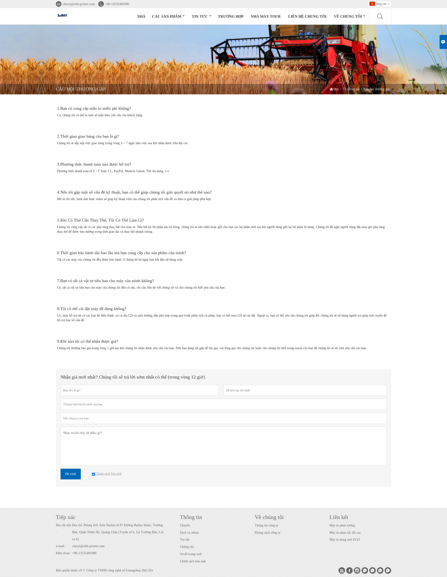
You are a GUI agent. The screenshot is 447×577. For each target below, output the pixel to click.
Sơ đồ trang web (191, 554)
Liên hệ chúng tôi (307, 16)
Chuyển (185, 525)
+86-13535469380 (117, 4)
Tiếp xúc (66, 517)
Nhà (141, 16)
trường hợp (231, 16)
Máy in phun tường (342, 525)
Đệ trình (70, 474)
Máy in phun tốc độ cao (345, 532)
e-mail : (61, 546)
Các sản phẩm (166, 16)
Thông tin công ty (266, 525)
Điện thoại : (63, 553)
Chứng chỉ (187, 547)
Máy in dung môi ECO (344, 539)
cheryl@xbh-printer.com (79, 4)
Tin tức (200, 16)
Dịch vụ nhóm (189, 532)
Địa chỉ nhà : (63, 528)
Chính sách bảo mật (193, 561)
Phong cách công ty (268, 532)
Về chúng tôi (348, 16)
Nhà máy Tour (266, 16)
